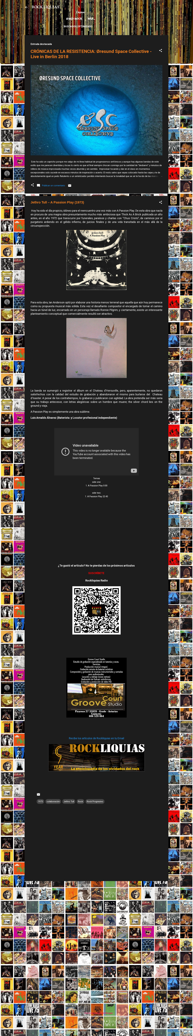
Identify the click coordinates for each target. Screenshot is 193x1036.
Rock (80, 801)
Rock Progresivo (95, 801)
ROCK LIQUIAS (45, 7)
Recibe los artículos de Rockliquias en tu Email (96, 738)
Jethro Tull (69, 801)
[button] (160, 51)
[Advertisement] (96, 904)
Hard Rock (74, 18)
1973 (40, 801)
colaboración (53, 801)
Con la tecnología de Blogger (98, 1013)
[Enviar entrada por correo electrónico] (69, 186)
